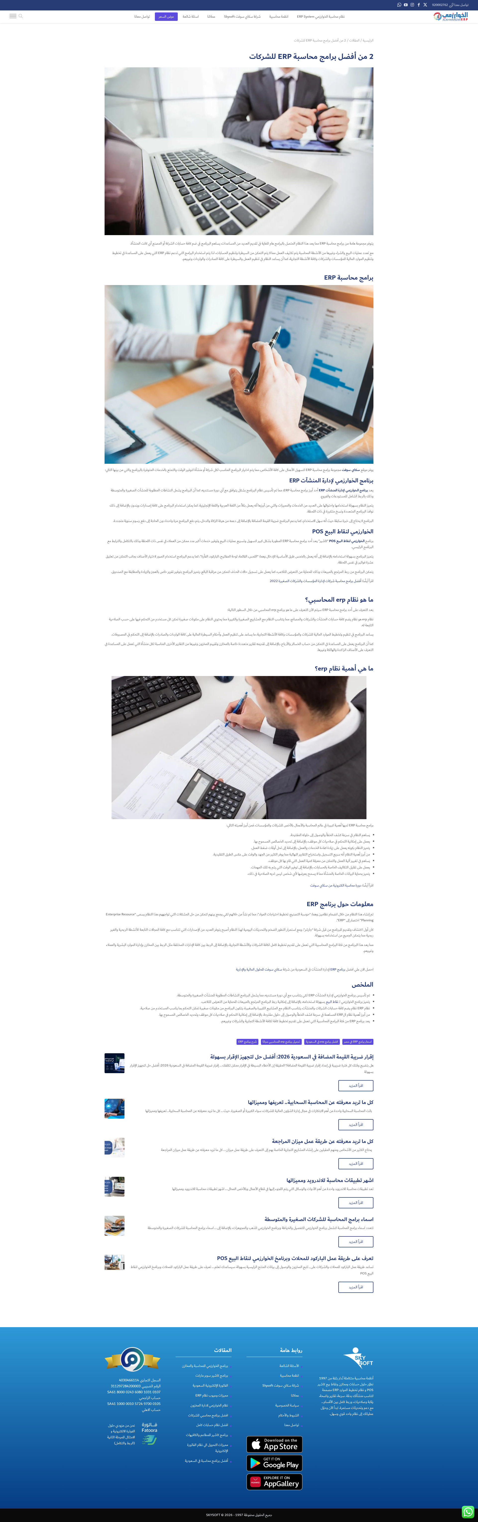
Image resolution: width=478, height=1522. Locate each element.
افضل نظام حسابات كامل (212, 1425)
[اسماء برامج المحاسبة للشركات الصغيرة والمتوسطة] (114, 1226)
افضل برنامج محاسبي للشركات (208, 1415)
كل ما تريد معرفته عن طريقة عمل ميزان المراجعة (322, 1141)
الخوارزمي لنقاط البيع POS (346, 541)
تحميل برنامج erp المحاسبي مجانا (281, 1041)
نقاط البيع (332, 1002)
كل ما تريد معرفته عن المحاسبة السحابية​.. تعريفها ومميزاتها (310, 1102)
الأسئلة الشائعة (289, 1366)
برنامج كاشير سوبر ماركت (211, 1375)
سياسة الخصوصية (287, 1405)
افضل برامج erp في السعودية (322, 1041)
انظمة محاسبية (289, 1375)
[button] (466, 1489)
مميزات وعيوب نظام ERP (211, 1395)
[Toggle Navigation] (12, 17)
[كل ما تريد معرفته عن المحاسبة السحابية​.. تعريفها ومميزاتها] (114, 1109)
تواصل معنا (291, 1425)
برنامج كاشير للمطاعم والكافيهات (207, 1435)
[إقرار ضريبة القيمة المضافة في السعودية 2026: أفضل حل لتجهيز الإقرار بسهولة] (114, 1063)
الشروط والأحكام (288, 1415)
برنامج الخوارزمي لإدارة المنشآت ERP (343, 490)
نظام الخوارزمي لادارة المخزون (209, 1405)
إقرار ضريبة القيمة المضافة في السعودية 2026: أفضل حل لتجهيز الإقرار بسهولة (291, 1056)
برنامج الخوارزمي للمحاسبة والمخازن (205, 1366)
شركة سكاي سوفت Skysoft (280, 1385)
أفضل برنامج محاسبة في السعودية (206, 1461)
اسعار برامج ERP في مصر (358, 1041)
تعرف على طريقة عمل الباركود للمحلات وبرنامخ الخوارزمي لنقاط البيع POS (295, 1258)
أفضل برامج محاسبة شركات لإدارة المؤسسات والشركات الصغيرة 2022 (315, 581)
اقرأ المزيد (356, 1085)
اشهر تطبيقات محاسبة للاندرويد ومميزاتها (330, 1180)
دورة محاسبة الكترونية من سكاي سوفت (335, 885)
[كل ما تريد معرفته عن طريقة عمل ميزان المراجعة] (114, 1148)
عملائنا (295, 1395)
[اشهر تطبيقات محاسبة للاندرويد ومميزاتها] (114, 1187)
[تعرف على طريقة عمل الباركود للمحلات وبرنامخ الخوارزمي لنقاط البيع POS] (114, 1265)
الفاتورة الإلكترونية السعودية (210, 1385)
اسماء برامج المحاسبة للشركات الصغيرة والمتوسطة (319, 1219)
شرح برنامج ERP (247, 1041)
